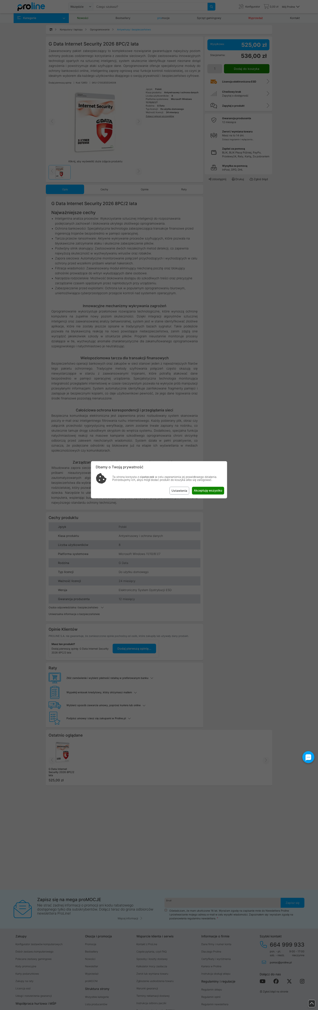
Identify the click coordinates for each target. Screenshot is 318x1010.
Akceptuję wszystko (208, 490)
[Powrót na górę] (311, 1003)
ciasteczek (147, 477)
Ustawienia (179, 490)
